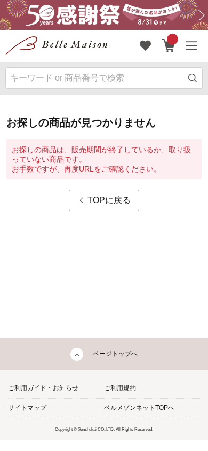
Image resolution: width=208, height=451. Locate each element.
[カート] (169, 46)
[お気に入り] (145, 46)
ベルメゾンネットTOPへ (139, 407)
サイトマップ (27, 407)
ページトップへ (115, 353)
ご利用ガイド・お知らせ (43, 388)
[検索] (192, 77)
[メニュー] (192, 46)
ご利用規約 (120, 388)
